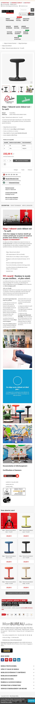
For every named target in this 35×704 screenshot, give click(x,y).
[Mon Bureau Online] (7, 11)
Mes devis (13, 4)
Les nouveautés (5, 4)
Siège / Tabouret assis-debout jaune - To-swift (26, 531)
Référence (4, 114)
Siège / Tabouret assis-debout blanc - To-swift (9, 531)
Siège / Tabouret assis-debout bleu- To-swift (9, 557)
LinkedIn (18, 659)
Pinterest (30, 169)
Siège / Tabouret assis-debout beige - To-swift (26, 582)
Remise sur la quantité (8, 139)
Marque (4, 112)
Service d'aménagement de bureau (9, 6)
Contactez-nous (23, 6)
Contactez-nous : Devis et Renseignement (12, 640)
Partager (16, 169)
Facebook (2, 659)
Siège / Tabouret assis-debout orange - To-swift (9, 582)
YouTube (6, 659)
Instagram (14, 659)
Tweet (22, 169)
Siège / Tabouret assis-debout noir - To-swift (26, 557)
